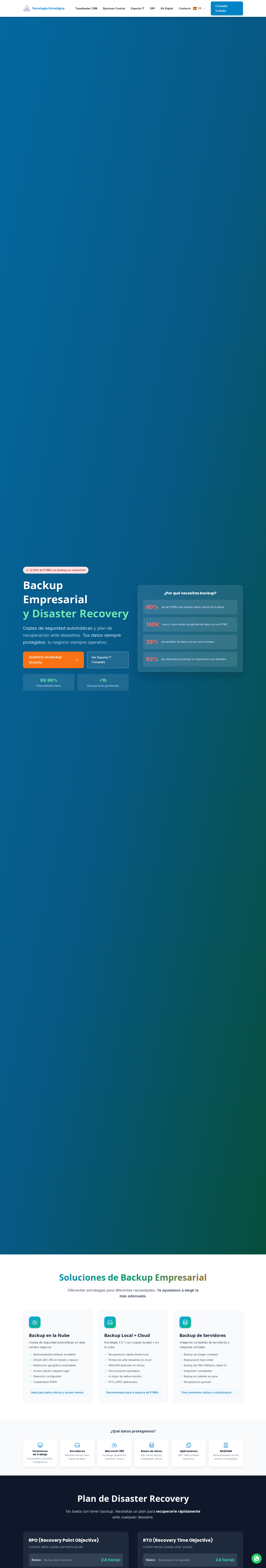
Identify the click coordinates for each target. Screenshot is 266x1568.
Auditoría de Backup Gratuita (45, 659)
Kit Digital (167, 8)
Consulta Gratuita (221, 8)
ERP (152, 8)
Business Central (114, 8)
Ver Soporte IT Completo (101, 660)
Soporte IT (137, 8)
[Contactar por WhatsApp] (257, 1559)
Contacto (185, 8)
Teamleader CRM (86, 8)
